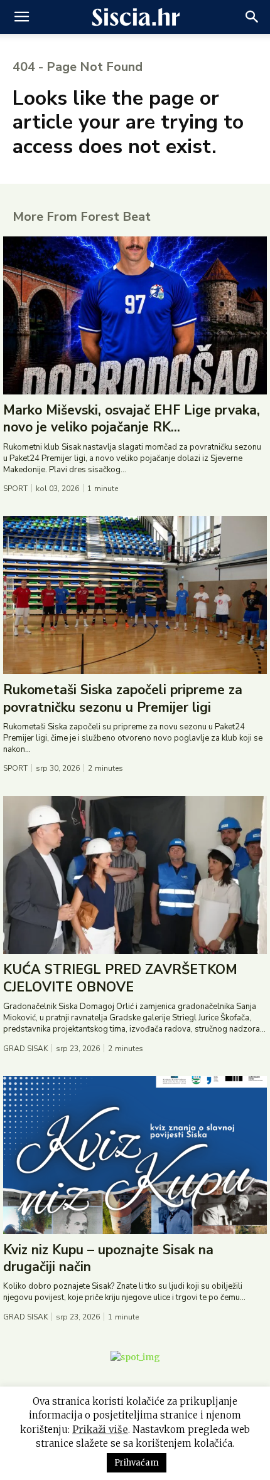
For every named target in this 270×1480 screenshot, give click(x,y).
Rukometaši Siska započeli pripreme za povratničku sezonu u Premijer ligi (122, 698)
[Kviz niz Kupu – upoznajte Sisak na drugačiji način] (135, 1155)
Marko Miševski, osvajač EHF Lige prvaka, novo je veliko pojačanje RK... (131, 418)
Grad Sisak (25, 1048)
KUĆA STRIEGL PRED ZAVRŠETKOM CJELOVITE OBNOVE (120, 978)
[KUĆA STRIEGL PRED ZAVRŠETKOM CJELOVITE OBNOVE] (135, 875)
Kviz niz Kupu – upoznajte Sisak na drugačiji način (108, 1258)
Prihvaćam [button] (136, 1462)
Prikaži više (100, 1429)
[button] (21, 17)
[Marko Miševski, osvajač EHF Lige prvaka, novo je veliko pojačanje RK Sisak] (135, 315)
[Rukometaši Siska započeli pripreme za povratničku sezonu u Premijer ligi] (135, 595)
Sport (15, 488)
